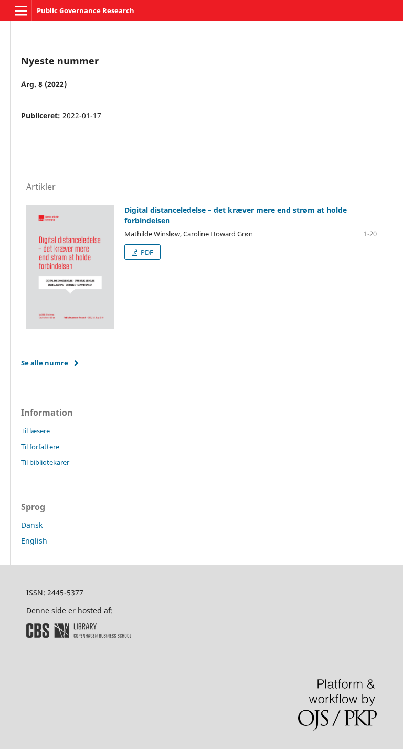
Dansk (32, 525)
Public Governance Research (85, 10)
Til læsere (35, 431)
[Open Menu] (20, 10)
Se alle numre (44, 362)
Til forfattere (40, 446)
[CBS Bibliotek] (78, 635)
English (34, 541)
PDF (146, 252)
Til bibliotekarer (45, 462)
